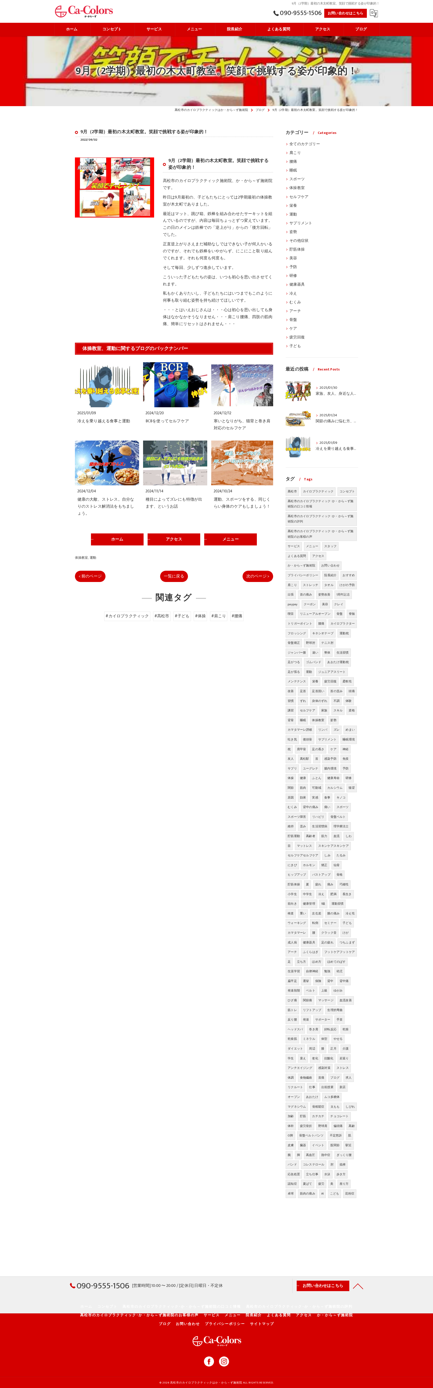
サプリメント (300, 223)
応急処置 (294, 1174)
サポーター (323, 1019)
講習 (291, 710)
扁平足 (292, 980)
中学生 (307, 894)
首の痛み (306, 594)
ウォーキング (297, 922)
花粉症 (349, 1193)
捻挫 (343, 1164)
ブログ (335, 1077)
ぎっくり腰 (344, 1154)
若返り (344, 1058)
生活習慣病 (319, 826)
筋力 (324, 836)
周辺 (312, 1048)
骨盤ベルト (338, 816)
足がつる (294, 662)
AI (322, 1193)
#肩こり (218, 616)
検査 (291, 913)
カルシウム (335, 787)
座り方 (344, 1183)
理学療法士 (341, 826)
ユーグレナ (310, 768)
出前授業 (327, 1087)
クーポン (310, 604)
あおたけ (312, 1096)
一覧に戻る (174, 576)
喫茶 (291, 613)
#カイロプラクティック (127, 616)
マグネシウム (297, 1106)
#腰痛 (237, 616)
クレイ (338, 604)
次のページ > (257, 576)
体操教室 (81, 557)
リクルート (295, 1087)
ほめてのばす (336, 961)
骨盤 (293, 320)
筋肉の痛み (307, 1193)
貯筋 (303, 1116)
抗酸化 (329, 1058)
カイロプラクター (343, 623)
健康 (303, 777)
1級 (323, 903)
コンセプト (347, 491)
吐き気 (292, 739)
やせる (338, 1038)
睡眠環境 (349, 739)
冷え (293, 294)
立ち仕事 (312, 1174)
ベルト (310, 990)
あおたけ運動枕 (338, 662)
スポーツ (297, 179)
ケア (293, 329)
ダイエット (295, 1048)
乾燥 (346, 1029)
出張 (291, 594)
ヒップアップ (297, 874)
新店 (343, 1087)
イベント (318, 1145)
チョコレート (339, 1116)
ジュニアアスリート (332, 671)
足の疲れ (327, 942)
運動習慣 (338, 903)
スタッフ (330, 546)
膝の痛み (333, 913)
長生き (347, 894)
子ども (295, 346)
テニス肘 (327, 642)
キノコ (341, 797)
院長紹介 (330, 575)
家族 (324, 710)
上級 (324, 990)
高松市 (292, 491)
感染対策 (324, 1067)
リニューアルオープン (315, 613)
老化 (315, 1058)
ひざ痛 (292, 1000)
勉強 (327, 971)
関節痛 (307, 1000)
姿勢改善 (324, 594)
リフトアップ (312, 1010)
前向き (292, 903)
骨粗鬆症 (318, 1106)
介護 (346, 1048)
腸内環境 (330, 768)
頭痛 (352, 691)
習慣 (291, 700)
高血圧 (310, 1154)
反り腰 (292, 1019)
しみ (327, 855)
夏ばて (307, 1183)
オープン (294, 1096)
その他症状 (298, 241)
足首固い (318, 691)
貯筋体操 (297, 250)
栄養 (293, 206)
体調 (291, 1077)
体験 (349, 700)
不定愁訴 (336, 1135)
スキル (338, 710)
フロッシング (297, 633)
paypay (292, 604)
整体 (327, 652)
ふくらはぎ (310, 951)
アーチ (295, 311)
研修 (293, 276)
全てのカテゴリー (304, 144)
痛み (330, 884)
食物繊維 (306, 1077)
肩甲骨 (301, 749)
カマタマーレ (297, 932)
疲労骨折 (306, 1125)
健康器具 (297, 285)
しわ (349, 836)
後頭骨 (307, 739)
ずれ (303, 700)
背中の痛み (310, 807)
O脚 (290, 1135)
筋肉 (303, 787)
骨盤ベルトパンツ (311, 1135)
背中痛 (344, 980)
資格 (352, 710)
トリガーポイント (300, 623)
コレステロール (313, 1164)
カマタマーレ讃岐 (300, 729)
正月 (333, 1048)
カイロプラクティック (318, 491)
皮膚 (291, 1145)
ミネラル (309, 1038)
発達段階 (294, 990)
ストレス (343, 1067)
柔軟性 (347, 681)
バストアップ (321, 874)
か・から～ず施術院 (301, 565)
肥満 (333, 894)
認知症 (292, 1183)
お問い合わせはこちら (345, 13)
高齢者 (310, 836)
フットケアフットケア (339, 951)
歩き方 (341, 1174)
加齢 (291, 1116)
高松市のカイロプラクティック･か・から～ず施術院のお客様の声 (320, 534)
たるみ (341, 855)
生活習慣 (343, 652)
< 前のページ (90, 576)
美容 (293, 258)
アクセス (318, 555)
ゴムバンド (313, 662)
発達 (306, 1019)
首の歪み (336, 691)
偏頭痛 (338, 1125)
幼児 (340, 971)
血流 (337, 836)
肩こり (295, 153)
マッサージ (326, 1000)
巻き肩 (313, 1029)
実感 (315, 797)
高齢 (352, 1125)
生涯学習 (294, 971)
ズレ (337, 729)
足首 (303, 691)
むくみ (295, 302)
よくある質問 (297, 555)
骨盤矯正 (294, 642)
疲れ (318, 884)
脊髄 (352, 613)
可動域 (316, 787)
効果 (303, 797)
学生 (291, 1058)
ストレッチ (310, 584)
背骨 (291, 720)
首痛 (321, 1077)
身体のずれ (319, 700)
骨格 (340, 874)
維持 (291, 826)
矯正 (324, 865)
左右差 (316, 913)
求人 (349, 1077)
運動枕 (344, 633)
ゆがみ (338, 990)
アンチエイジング (300, 1067)
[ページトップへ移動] (358, 1286)
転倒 (315, 922)
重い (303, 913)
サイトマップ (262, 1324)
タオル (329, 584)
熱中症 (326, 1154)
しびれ (350, 1106)
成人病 (292, 942)
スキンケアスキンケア (333, 845)
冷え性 (350, 913)
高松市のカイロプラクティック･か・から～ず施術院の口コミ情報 (320, 504)
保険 (318, 980)
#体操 (200, 616)
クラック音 (329, 932)
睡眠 (293, 170)
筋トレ (292, 1010)
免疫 (346, 758)
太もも (335, 1106)
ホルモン (309, 865)
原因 (291, 797)
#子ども (182, 616)
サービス (294, 546)
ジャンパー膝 (297, 652)
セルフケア (298, 197)
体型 (324, 1038)
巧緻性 (344, 884)
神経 (346, 749)
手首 (340, 1019)
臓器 (303, 1145)
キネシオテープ (323, 633)
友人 (291, 758)
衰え (303, 1058)
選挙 (306, 980)
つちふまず (347, 942)
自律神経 (312, 971)
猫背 (352, 787)
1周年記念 (343, 594)
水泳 (327, 1174)
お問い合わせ (330, 565)
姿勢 (293, 232)
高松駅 (304, 758)
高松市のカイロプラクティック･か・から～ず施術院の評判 (320, 519)
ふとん (316, 777)
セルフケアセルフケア (303, 855)
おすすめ (349, 575)
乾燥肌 (292, 1038)
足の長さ (318, 749)
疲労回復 (297, 337)
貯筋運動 (294, 836)
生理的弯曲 (335, 1010)
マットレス (304, 845)
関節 (291, 787)
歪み (303, 826)
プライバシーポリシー (303, 575)
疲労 (321, 1183)
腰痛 (293, 162)
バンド (292, 1164)
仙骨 (337, 865)
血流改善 (346, 1000)
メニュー (312, 546)
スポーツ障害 (297, 816)
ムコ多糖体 (332, 1096)
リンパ (323, 729)
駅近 (349, 1145)
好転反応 (330, 1029)
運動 (93, 557)
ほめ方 (316, 961)
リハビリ (318, 816)
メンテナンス (297, 681)
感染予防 (330, 758)
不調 (337, 700)
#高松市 (161, 616)
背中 (330, 980)
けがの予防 (347, 584)
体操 (291, 777)
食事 (327, 797)
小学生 (292, 894)
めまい (350, 729)
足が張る (294, 671)
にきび (292, 865)
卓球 (291, 1193)
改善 (291, 691)
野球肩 (323, 1125)
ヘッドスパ (295, 1029)
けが (346, 932)
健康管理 (309, 903)
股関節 (335, 1145)
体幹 (291, 1125)
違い (315, 652)
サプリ (292, 768)
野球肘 (310, 642)
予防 (293, 267)
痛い (327, 807)
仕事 (312, 1087)
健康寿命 (333, 777)
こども (334, 1193)
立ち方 (301, 961)
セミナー (330, 922)
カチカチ (318, 1116)
